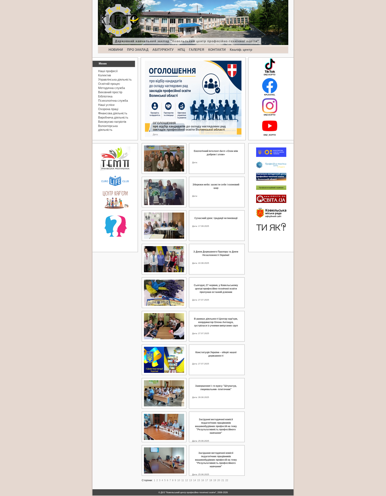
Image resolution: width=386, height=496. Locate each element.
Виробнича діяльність (113, 117)
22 (226, 480)
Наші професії (108, 71)
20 (218, 480)
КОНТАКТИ (217, 49)
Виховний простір (110, 92)
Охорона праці (108, 109)
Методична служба (111, 88)
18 (210, 480)
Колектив (104, 75)
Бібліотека (105, 96)
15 (198, 480)
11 (182, 480)
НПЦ (181, 49)
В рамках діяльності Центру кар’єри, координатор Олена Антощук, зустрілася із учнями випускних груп (216, 322)
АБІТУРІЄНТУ (163, 49)
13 (190, 480)
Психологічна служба (113, 100)
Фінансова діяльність (112, 113)
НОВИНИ (116, 49)
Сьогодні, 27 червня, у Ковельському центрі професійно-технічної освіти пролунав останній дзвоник (216, 289)
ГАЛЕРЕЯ (196, 49)
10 (178, 480)
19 (214, 480)
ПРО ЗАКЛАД (137, 49)
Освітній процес (109, 83)
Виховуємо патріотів (112, 121)
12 (186, 480)
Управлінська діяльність (115, 79)
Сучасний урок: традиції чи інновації (215, 218)
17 (206, 480)
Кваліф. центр (241, 49)
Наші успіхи (106, 104)
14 (194, 480)
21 (222, 480)
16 (202, 480)
